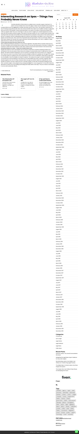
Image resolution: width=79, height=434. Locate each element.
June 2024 (58, 96)
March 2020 (59, 217)
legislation (71, 404)
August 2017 (59, 280)
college (74, 394)
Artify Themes (51, 432)
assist (73, 390)
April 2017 (58, 290)
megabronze (59, 420)
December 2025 (60, 53)
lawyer (62, 404)
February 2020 (59, 219)
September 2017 (60, 278)
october (58, 408)
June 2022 (58, 154)
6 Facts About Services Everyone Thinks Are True (13, 42)
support (73, 412)
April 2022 (58, 159)
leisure (57, 406)
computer (58, 396)
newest (67, 406)
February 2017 (59, 294)
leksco (62, 406)
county (64, 396)
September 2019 (60, 227)
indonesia (58, 402)
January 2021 (59, 195)
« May (57, 33)
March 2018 (58, 263)
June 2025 (58, 67)
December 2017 (60, 270)
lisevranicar (62, 423)
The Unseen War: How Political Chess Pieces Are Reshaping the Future (66, 369)
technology (59, 414)
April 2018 (58, 261)
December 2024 (60, 82)
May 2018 (58, 258)
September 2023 (60, 118)
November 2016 (59, 302)
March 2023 (59, 132)
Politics (58, 410)
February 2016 (59, 323)
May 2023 (58, 128)
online (63, 408)
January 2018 (59, 268)
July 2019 (58, 232)
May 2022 (58, 157)
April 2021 (58, 188)
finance (63, 398)
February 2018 (59, 265)
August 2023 (59, 120)
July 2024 (58, 94)
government (59, 400)
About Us (63, 10)
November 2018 (59, 248)
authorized (72, 392)
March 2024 (59, 103)
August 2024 (59, 91)
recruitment (64, 410)
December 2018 (60, 246)
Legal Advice (30, 10)
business (58, 394)
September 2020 (60, 205)
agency (64, 390)
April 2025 (58, 72)
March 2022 (59, 161)
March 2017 (58, 292)
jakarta (64, 402)
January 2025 (59, 79)
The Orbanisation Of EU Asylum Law (8, 79)
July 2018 (58, 253)
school (58, 412)
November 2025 (60, 55)
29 (72, 28)
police (72, 408)
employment (71, 396)
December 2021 (59, 169)
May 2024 (58, 99)
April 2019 (58, 236)
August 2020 (59, 207)
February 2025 (59, 77)
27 (66, 28)
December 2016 (60, 299)
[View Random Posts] (2, 5)
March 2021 (58, 190)
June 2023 (58, 125)
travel (64, 414)
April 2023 (58, 130)
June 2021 (58, 183)
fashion (58, 398)
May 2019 (58, 234)
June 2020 (58, 210)
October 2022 (59, 145)
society (68, 412)
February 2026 (59, 48)
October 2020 (59, 203)
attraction (58, 392)
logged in (9, 97)
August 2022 (59, 149)
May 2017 (58, 287)
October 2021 (59, 174)
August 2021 (58, 178)
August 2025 (59, 62)
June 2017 (58, 285)
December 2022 (60, 140)
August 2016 (59, 309)
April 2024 (58, 101)
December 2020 (60, 198)
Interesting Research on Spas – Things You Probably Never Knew (16, 48)
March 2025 (59, 74)
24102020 (58, 390)
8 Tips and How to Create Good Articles (45, 79)
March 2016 (58, 321)
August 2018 (59, 251)
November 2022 (60, 142)
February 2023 (59, 135)
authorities (65, 392)
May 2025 (58, 70)
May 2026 (58, 41)
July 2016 (58, 311)
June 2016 (58, 314)
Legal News (57, 10)
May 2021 (58, 186)
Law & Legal (14, 10)
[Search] (4, 5)
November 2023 (60, 113)
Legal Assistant (40, 10)
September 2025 (60, 60)
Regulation (71, 410)
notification (73, 406)
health (65, 400)
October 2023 (59, 115)
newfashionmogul (67, 418)
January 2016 (59, 326)
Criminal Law (48, 10)
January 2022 (59, 166)
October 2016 (59, 304)
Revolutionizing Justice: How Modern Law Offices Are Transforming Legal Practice (65, 362)
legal (67, 404)
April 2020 (58, 215)
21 (69, 26)
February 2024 (59, 106)
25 (60, 28)
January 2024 (59, 108)
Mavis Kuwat (4, 21)
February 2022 (59, 164)
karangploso (70, 402)
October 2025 (59, 57)
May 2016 (58, 316)
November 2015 (59, 331)
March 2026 (59, 45)
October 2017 (59, 275)
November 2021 (59, 171)
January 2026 (59, 50)
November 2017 (59, 273)
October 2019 (59, 224)
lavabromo (58, 425)
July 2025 (58, 65)
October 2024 (59, 86)
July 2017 (58, 282)
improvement (72, 400)
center (69, 394)
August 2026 (59, 38)
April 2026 (58, 43)
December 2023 (60, 111)
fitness (68, 398)
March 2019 (58, 239)
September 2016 (60, 307)
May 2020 (58, 212)
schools (63, 412)
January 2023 (59, 137)
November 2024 (60, 84)
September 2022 (60, 147)
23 (75, 26)
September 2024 (60, 89)
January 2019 (59, 244)
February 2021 (59, 193)
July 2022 (58, 152)
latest (57, 404)
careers (64, 394)
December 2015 (60, 328)
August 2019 (58, 229)
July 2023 (58, 123)
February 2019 (59, 241)
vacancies (70, 414)
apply (69, 390)
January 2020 (59, 222)
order (67, 408)
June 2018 (58, 256)
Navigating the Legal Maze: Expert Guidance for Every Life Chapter (66, 358)
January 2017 (59, 297)
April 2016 (58, 319)
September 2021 (60, 176)
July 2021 (58, 181)
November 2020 (60, 200)
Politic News (22, 10)
